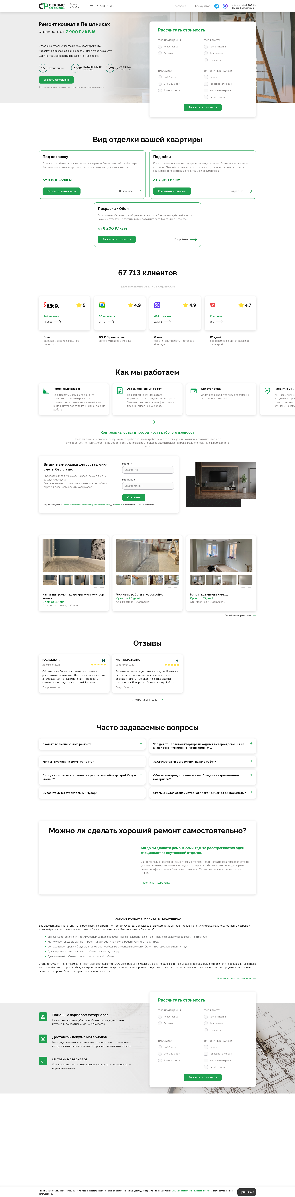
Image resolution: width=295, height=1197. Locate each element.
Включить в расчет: (218, 70)
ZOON (158, 321)
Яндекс (48, 321)
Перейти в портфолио (238, 615)
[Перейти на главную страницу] (52, 6)
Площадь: (165, 70)
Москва (74, 7)
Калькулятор (202, 6)
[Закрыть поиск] (216, 6)
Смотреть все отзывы (144, 699)
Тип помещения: (169, 40)
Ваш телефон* (129, 479)
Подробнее (126, 191)
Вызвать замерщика (56, 79)
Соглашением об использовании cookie (191, 1191)
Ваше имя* (127, 464)
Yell (212, 321)
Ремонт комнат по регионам (234, 978)
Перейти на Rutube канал (156, 882)
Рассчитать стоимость (203, 107)
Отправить (133, 497)
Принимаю (247, 1192)
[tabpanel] (147, 198)
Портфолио (180, 6)
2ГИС (102, 321)
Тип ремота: (212, 40)
